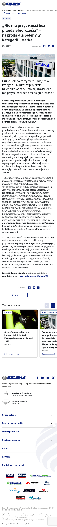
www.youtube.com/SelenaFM (33, 276)
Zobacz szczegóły (11, 354)
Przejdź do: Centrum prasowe (16, 13)
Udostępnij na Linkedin (48, 46)
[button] (11, 4)
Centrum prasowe (18, 10)
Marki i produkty (10, 431)
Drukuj (16, 295)
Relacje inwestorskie (12, 423)
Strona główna (6, 10)
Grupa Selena (9, 415)
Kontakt (6, 456)
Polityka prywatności (13, 465)
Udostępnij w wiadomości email (53, 46)
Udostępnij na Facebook (44, 46)
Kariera (6, 448)
